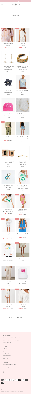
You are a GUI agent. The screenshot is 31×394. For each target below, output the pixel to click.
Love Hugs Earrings (8, 185)
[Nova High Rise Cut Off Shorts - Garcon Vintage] (22, 128)
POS (11, 391)
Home (3, 11)
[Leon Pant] (8, 273)
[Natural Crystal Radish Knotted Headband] (22, 58)
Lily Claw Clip (8, 90)
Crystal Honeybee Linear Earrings (8, 67)
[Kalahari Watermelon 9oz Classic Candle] (8, 153)
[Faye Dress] (22, 35)
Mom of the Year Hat (8, 113)
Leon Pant (8, 281)
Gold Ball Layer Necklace (22, 113)
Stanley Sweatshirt (8, 258)
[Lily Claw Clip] (8, 82)
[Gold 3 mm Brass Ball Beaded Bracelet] (22, 153)
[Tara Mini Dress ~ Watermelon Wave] (22, 201)
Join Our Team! (6, 353)
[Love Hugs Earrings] (8, 177)
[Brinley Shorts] (8, 296)
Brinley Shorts (8, 304)
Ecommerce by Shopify (18, 391)
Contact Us (5, 350)
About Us (5, 348)
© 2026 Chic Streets (5, 391)
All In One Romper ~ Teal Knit (22, 233)
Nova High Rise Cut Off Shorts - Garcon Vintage (22, 137)
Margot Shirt (23, 304)
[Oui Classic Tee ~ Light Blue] (22, 82)
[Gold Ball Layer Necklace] (22, 105)
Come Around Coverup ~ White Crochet (8, 234)
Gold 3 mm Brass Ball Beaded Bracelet (23, 161)
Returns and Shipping (7, 355)
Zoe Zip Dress (8, 209)
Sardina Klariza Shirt (8, 43)
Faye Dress (22, 43)
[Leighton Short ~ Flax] (22, 250)
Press (4, 356)
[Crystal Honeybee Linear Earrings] (8, 58)
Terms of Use (5, 358)
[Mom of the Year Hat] (8, 105)
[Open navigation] (2, 4)
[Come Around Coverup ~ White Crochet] (8, 225)
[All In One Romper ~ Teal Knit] (22, 225)
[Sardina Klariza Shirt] (8, 35)
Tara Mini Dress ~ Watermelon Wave (22, 210)
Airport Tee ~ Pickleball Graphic (22, 186)
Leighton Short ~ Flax (23, 258)
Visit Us (4, 351)
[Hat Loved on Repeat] (22, 273)
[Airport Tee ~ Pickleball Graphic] (22, 177)
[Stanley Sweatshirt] (8, 250)
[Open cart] (28, 4)
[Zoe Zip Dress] (8, 201)
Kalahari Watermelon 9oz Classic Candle (8, 161)
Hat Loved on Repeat (22, 281)
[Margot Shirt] (22, 296)
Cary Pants (8, 136)
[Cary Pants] (8, 128)
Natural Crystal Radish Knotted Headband (22, 67)
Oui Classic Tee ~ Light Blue (22, 90)
